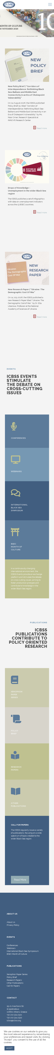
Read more (42, 128)
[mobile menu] (49, 4)
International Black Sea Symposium (23, 951)
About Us (11, 922)
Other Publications (15, 983)
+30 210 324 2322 (14, 1018)
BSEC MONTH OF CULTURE (16, 547)
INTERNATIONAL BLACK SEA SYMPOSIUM (19, 508)
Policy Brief (12, 977)
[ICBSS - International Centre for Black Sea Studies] (9, 4)
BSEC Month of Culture (17, 954)
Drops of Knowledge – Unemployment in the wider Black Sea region (27, 191)
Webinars (11, 948)
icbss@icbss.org (14, 1020)
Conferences (12, 945)
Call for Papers (13, 986)
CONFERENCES (18, 438)
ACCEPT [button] (9, 1048)
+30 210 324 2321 (14, 1015)
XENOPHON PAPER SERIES (16, 695)
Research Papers (14, 980)
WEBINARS (16, 471)
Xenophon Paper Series (17, 974)
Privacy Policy (13, 925)
